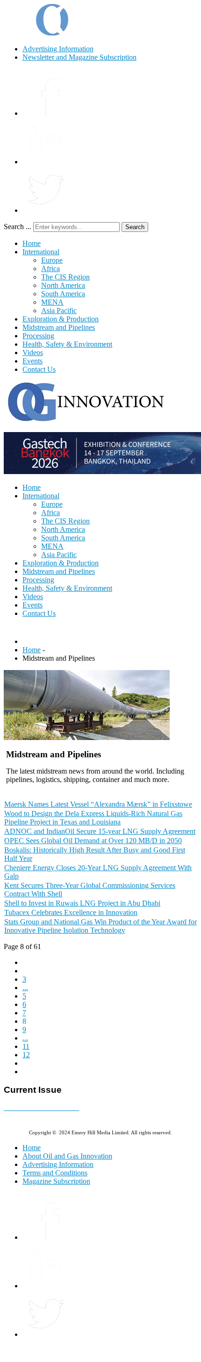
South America (63, 294)
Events (32, 361)
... (25, 988)
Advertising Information (57, 49)
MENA (52, 302)
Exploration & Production (60, 319)
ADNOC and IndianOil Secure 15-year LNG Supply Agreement (99, 831)
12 (26, 1055)
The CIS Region (65, 277)
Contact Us (39, 369)
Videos (32, 352)
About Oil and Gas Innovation (67, 1156)
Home (31, 243)
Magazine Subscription (56, 1181)
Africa (50, 268)
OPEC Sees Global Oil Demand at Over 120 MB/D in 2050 (93, 841)
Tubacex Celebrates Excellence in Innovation (70, 912)
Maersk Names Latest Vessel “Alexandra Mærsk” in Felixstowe (98, 804)
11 (25, 1046)
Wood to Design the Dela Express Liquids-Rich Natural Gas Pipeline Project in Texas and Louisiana (93, 818)
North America (63, 285)
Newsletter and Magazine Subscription (79, 57)
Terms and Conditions (54, 1173)
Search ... (17, 226)
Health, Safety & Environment (67, 344)
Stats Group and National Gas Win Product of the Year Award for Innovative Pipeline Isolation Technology (100, 926)
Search (134, 227)
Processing (38, 336)
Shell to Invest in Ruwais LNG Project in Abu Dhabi (82, 903)
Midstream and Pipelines (58, 327)
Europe (52, 260)
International (40, 252)
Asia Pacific (59, 310)
